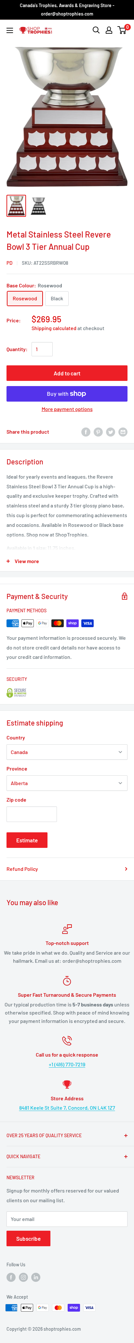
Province (17, 768)
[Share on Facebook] (85, 432)
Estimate (27, 840)
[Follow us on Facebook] (11, 1277)
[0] (122, 30)
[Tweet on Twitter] (110, 432)
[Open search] (96, 30)
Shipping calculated (54, 328)
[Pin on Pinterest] (98, 432)
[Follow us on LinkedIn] (35, 1277)
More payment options (67, 409)
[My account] (109, 30)
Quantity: (17, 349)
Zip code (16, 799)
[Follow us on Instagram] (23, 1277)
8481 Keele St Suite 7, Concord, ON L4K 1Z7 (67, 1107)
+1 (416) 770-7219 (67, 1064)
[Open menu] (10, 30)
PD (9, 263)
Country (16, 737)
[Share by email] (122, 432)
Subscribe (28, 1238)
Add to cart (67, 373)
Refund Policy (22, 869)
